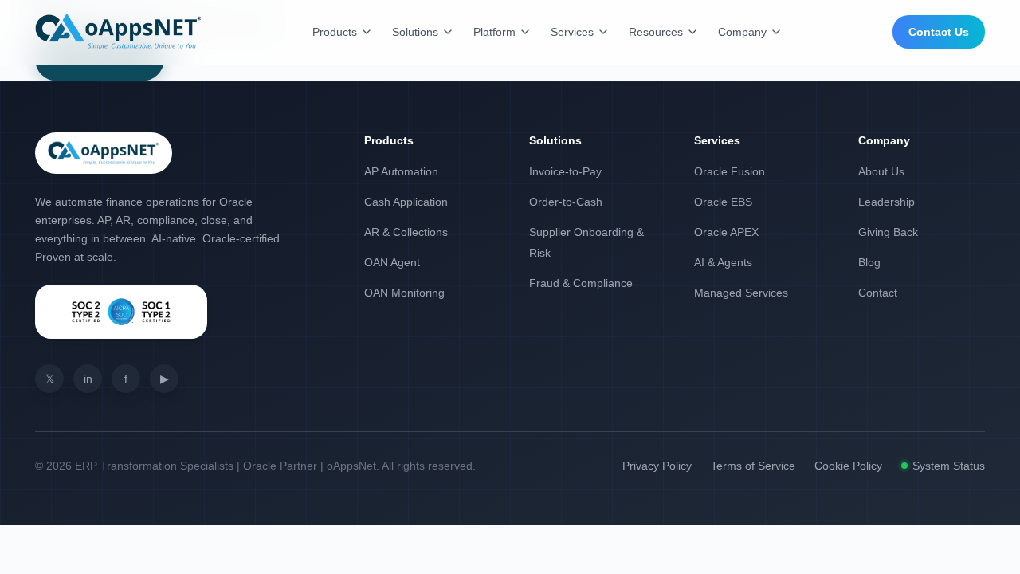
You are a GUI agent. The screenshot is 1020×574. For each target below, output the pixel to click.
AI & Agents (723, 262)
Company (742, 32)
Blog (869, 262)
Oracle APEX (726, 232)
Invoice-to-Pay (565, 171)
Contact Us (938, 32)
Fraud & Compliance (581, 283)
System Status (948, 465)
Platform (494, 32)
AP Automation (401, 171)
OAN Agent (392, 262)
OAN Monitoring (404, 292)
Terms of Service (753, 465)
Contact (877, 292)
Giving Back (888, 232)
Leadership (886, 201)
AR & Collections (406, 232)
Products (334, 32)
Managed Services (741, 292)
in (88, 378)
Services (572, 32)
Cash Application (406, 201)
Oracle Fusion (729, 171)
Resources (656, 32)
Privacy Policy (657, 465)
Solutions (415, 32)
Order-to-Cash (565, 201)
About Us (881, 171)
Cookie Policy (848, 465)
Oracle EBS (723, 201)
